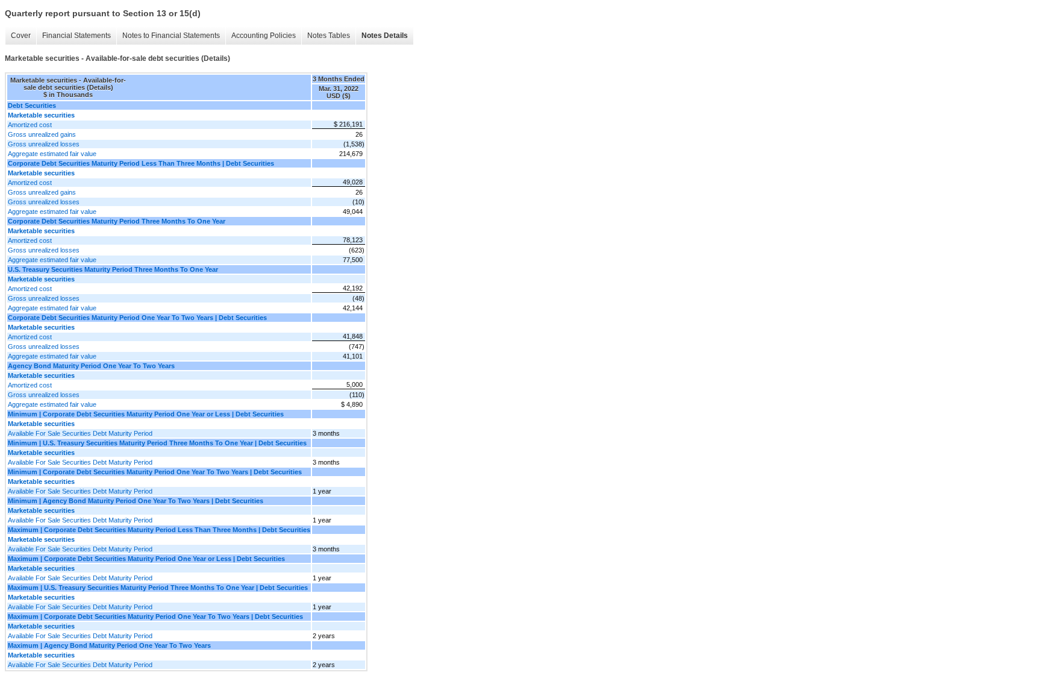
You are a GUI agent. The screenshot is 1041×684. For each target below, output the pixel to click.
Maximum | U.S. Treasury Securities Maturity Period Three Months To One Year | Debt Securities (158, 587)
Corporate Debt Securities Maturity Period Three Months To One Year (116, 221)
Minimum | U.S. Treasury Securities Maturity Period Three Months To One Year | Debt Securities (157, 443)
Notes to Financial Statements (171, 35)
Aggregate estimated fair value (52, 153)
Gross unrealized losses (44, 144)
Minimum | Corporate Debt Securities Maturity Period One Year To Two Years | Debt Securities (155, 471)
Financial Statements (76, 35)
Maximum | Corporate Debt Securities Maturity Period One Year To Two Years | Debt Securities (155, 616)
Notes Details (384, 35)
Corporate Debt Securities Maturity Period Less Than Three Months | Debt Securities (141, 163)
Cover (21, 35)
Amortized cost (30, 124)
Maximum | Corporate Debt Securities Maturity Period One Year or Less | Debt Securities (146, 558)
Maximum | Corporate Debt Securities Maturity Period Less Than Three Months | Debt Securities (159, 529)
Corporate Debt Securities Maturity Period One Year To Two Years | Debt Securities (137, 317)
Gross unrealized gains (42, 134)
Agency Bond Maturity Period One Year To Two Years (91, 365)
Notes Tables (328, 35)
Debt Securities (32, 105)
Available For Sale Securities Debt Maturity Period (80, 433)
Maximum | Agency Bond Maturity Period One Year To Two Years (109, 645)
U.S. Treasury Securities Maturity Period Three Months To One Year (113, 269)
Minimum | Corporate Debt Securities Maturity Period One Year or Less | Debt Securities (146, 414)
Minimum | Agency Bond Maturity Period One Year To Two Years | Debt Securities (135, 500)
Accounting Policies (263, 35)
